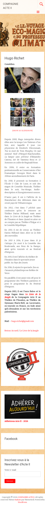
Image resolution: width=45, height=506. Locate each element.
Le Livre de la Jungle (29, 330)
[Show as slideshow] (22, 131)
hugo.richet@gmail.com (22, 321)
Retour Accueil (11, 330)
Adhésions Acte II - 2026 (16, 421)
